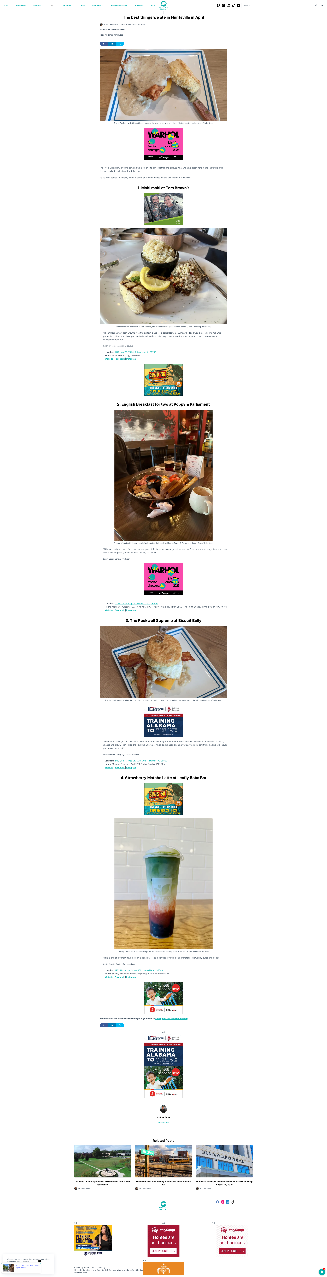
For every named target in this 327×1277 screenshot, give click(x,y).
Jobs (83, 5)
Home (6, 5)
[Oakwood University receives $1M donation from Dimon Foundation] (102, 1161)
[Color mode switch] (322, 5)
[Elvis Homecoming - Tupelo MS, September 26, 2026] (163, 379)
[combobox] (278, 5)
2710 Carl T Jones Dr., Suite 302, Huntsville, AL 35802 (141, 760)
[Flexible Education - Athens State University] (93, 1240)
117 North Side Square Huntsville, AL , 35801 (136, 603)
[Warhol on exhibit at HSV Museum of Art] (163, 143)
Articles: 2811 (163, 1123)
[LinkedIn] (228, 5)
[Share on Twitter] (120, 44)
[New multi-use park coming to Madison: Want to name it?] (163, 1161)
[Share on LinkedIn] (112, 44)
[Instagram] (223, 5)
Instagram (131, 359)
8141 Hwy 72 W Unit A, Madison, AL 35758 (135, 352)
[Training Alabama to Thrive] (163, 720)
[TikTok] (233, 5)
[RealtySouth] (163, 1240)
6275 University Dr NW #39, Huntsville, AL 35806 (139, 970)
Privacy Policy (80, 1272)
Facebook (120, 359)
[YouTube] (238, 5)
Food (53, 5)
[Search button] (316, 5)
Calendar (67, 5)
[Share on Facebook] (104, 44)
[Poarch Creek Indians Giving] (163, 1268)
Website (109, 359)
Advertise (139, 5)
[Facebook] (218, 5)
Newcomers (21, 5)
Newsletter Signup (119, 5)
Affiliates (96, 5)
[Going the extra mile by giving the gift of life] (163, 209)
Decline (24, 1268)
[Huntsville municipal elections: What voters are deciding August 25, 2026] (224, 1161)
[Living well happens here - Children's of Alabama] (163, 997)
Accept (12, 1268)
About (153, 5)
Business (37, 5)
